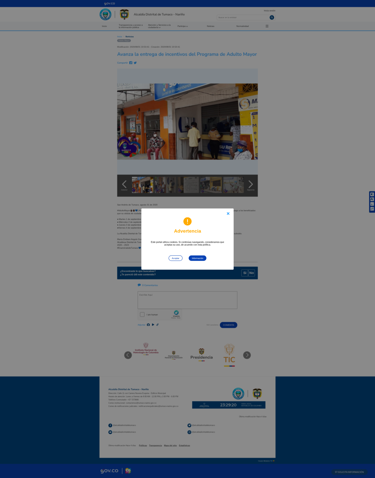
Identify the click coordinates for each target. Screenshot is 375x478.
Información (197, 258)
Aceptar (175, 258)
